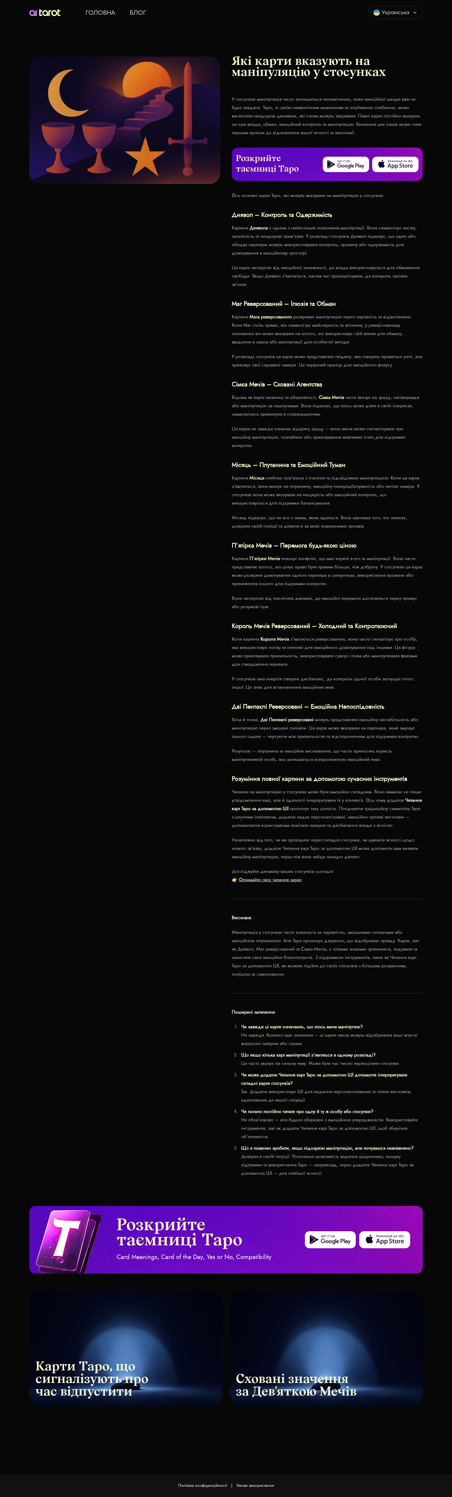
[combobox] (395, 12)
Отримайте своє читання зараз (270, 880)
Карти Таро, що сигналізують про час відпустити (92, 1379)
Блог (138, 12)
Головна (100, 12)
